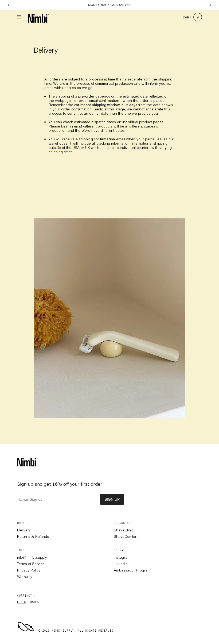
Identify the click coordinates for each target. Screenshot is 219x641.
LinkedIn (121, 563)
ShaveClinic (124, 530)
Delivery (24, 530)
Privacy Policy (28, 570)
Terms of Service (31, 563)
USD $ (34, 602)
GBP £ (21, 602)
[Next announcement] (210, 4)
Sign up (112, 499)
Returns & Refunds (33, 536)
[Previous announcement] (8, 4)
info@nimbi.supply (32, 557)
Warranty (24, 576)
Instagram (122, 557)
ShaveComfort (126, 536)
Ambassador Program (132, 570)
